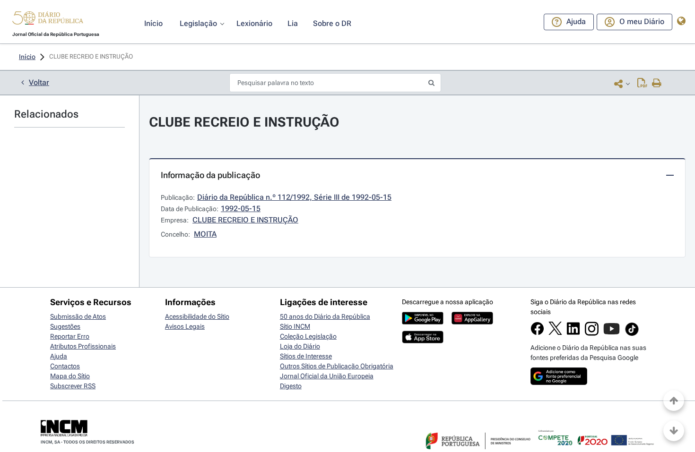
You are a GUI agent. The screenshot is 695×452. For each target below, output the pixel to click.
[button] (47, 19)
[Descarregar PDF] (642, 83)
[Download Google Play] (422, 322)
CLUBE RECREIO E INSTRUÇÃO (244, 122)
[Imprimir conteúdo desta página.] (657, 83)
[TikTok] (632, 334)
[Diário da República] (47, 20)
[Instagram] (591, 333)
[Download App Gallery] (472, 322)
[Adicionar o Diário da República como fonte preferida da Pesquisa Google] (558, 382)
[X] (555, 332)
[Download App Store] (422, 341)
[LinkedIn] (573, 333)
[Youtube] (611, 333)
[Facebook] (537, 333)
